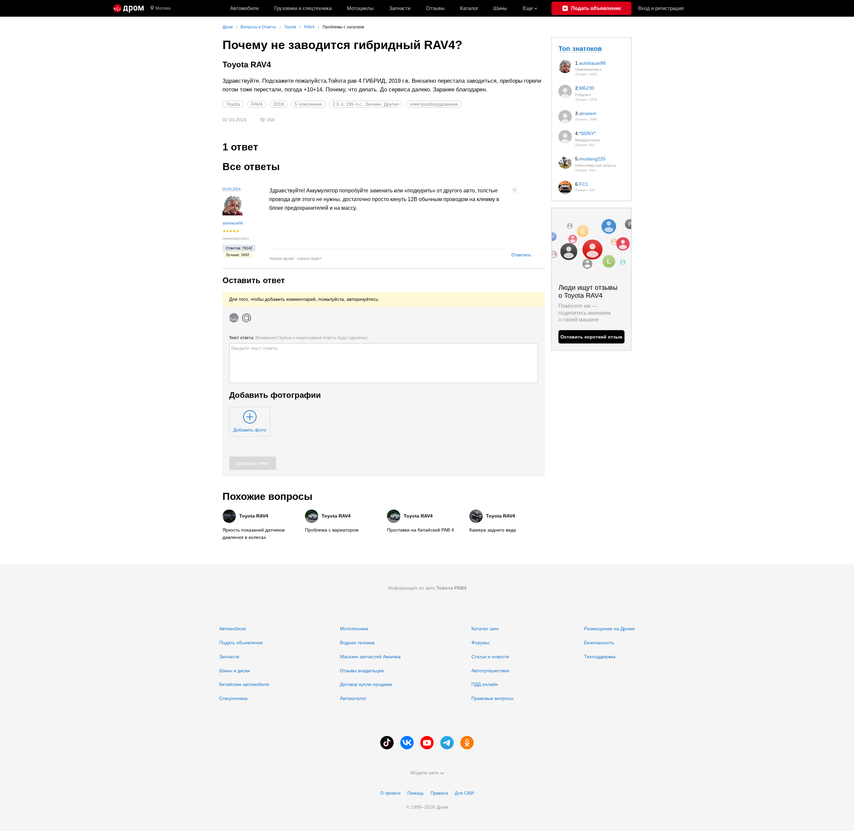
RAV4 (257, 104)
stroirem (587, 113)
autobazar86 (233, 223)
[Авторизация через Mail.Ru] (246, 317)
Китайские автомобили (244, 684)
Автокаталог (353, 698)
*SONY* (587, 133)
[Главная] (128, 8)
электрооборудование (434, 104)
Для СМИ (464, 793)
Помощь (415, 793)
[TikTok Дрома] (387, 742)
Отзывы (435, 8)
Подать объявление (241, 642)
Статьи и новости (490, 656)
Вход (661, 8)
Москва (162, 8)
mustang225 (592, 158)
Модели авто (424, 772)
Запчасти (399, 8)
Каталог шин (485, 628)
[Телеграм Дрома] (447, 742)
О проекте (390, 793)
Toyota (233, 104)
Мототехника (354, 628)
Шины (500, 8)
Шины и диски (234, 670)
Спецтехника (233, 698)
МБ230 (586, 88)
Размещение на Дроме (609, 628)
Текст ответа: (298, 338)
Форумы (480, 642)
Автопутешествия (490, 670)
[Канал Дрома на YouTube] (427, 742)
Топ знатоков (580, 48)
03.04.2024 (232, 189)
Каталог (469, 8)
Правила (439, 793)
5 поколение (308, 104)
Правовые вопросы (492, 698)
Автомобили (244, 8)
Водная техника (357, 642)
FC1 (583, 184)
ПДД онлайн (484, 684)
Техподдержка (599, 656)
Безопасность (599, 642)
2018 (278, 104)
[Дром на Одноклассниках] (467, 742)
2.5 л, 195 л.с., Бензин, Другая (366, 104)
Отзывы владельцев (362, 670)
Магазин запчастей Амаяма (370, 656)
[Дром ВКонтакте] (407, 742)
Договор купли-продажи (366, 684)
